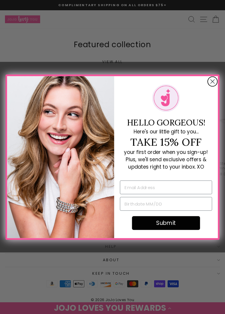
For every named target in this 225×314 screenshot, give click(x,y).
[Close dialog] (212, 81)
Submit (165, 223)
